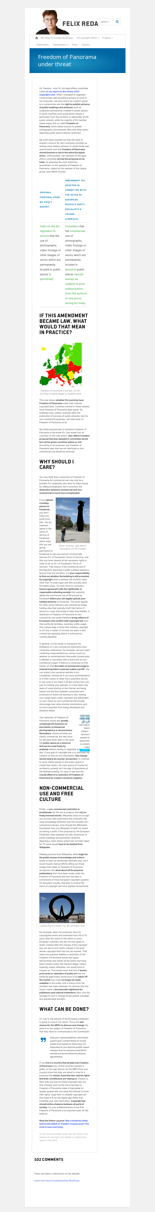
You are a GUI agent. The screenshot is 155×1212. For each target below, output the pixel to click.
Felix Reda (80, 23)
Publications (43, 44)
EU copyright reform (87, 38)
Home (37, 38)
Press (74, 44)
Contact (85, 44)
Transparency (59, 44)
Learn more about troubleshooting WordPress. (57, 1180)
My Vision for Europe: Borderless (57, 38)
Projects (106, 38)
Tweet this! (85, 750)
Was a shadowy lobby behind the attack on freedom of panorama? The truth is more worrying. (64, 1123)
